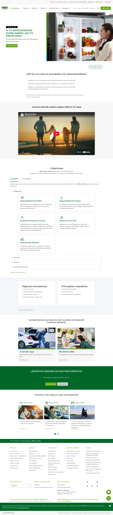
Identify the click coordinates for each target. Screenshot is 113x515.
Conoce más (23, 360)
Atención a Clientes (54, 8)
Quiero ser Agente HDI (83, 8)
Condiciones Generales (73, 465)
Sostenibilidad (51, 458)
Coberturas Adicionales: (21, 267)
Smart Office (108, 2)
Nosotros (43, 8)
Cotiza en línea (11, 46)
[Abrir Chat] (108, 492)
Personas (25, 8)
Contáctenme (63, 384)
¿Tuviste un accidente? (72, 453)
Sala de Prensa (52, 474)
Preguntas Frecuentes (72, 468)
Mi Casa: (16, 262)
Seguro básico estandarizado (17, 456)
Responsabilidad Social (54, 460)
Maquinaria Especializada (35, 465)
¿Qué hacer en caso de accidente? (58, 2)
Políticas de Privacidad (89, 513)
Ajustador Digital (71, 463)
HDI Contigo (70, 460)
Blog (75, 8)
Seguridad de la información (93, 460)
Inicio (11, 441)
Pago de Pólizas (99, 2)
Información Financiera (91, 457)
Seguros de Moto (14, 463)
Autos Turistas (14, 465)
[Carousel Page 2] (58, 434)
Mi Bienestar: (18, 191)
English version (96, 67)
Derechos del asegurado (92, 466)
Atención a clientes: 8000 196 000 (78, 2)
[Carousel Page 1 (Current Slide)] (55, 434)
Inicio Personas (14, 451)
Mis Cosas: (17, 257)
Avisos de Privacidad (77, 513)
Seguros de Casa (26, 441)
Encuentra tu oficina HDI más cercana (43, 487)
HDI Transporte (33, 460)
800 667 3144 (61, 485)
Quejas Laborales (52, 469)
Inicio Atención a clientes (73, 451)
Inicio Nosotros (52, 451)
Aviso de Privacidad (23, 508)
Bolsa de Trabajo (52, 467)
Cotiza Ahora (106, 8)
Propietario (14, 179)
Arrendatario (26, 179)
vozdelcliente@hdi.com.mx (64, 487)
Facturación (91, 2)
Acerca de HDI (52, 453)
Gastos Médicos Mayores (16, 458)
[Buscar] (98, 8)
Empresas (34, 8)
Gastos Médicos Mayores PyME (37, 456)
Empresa (31, 453)
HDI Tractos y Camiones (35, 458)
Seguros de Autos (15, 453)
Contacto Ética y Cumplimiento (56, 472)
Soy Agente (66, 8)
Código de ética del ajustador (93, 451)
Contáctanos (92, 8)
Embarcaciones (14, 468)
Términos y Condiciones (64, 513)
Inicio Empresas (33, 451)
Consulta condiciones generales (17, 272)
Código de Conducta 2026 (92, 473)
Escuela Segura (33, 463)
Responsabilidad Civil (34, 468)
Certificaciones (52, 456)
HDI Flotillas (32, 470)
